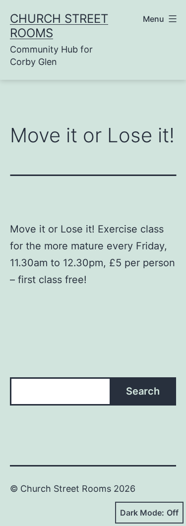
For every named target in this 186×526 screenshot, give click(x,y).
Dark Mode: (142, 513)
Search (143, 391)
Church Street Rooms (59, 25)
